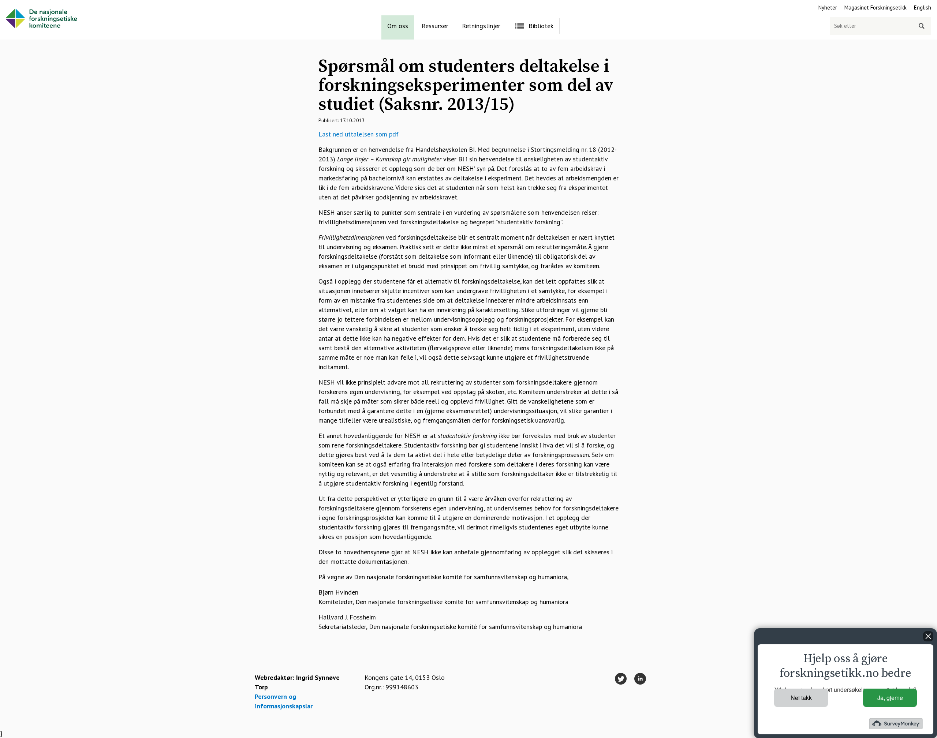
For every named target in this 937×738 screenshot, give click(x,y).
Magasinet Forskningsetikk (875, 7)
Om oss (397, 26)
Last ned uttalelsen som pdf (358, 134)
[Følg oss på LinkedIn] (640, 679)
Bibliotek (541, 26)
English (922, 7)
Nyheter (827, 7)
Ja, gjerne (890, 697)
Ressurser (435, 26)
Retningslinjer (481, 26)
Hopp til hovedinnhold (31, 4)
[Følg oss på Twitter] (621, 679)
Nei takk (801, 697)
